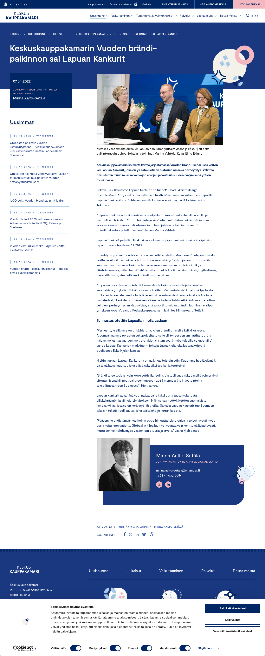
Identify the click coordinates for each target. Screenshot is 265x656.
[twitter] (130, 534)
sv (25, 4)
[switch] (115, 648)
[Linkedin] (168, 484)
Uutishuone (97, 15)
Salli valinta (232, 619)
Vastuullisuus (205, 15)
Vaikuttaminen (120, 15)
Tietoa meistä (228, 15)
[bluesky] (144, 534)
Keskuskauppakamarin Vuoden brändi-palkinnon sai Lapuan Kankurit (128, 34)
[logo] (22, 15)
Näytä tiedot (206, 648)
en (17, 4)
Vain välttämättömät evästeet (232, 631)
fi (10, 4)
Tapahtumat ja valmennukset (154, 15)
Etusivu (15, 34)
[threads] (151, 535)
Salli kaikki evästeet (232, 608)
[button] (107, 16)
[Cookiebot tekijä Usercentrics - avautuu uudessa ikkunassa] (25, 648)
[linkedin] (137, 534)
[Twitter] (159, 484)
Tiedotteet (61, 34)
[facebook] (125, 534)
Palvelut (185, 15)
